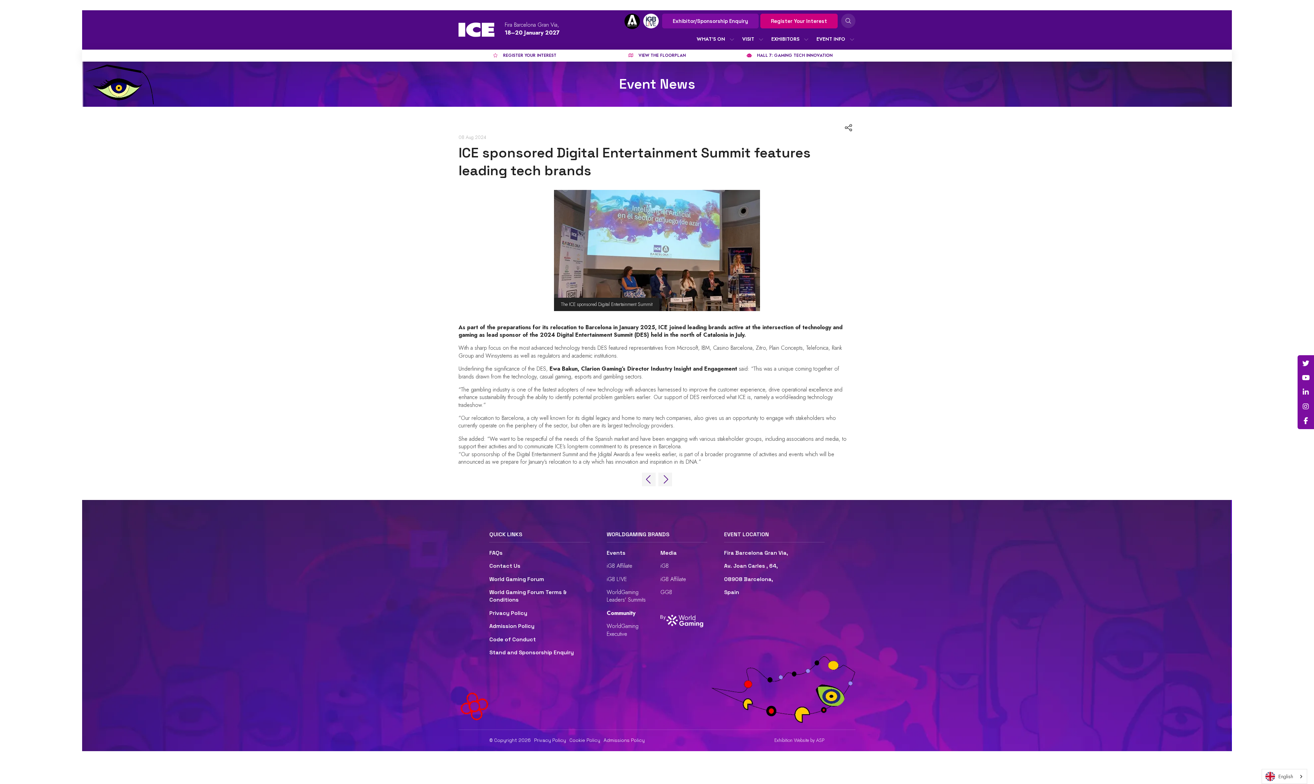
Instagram (1306, 406)
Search (848, 21)
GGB (666, 592)
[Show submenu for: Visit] (761, 39)
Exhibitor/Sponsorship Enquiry (710, 21)
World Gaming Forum (516, 579)
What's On (711, 39)
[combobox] (1284, 776)
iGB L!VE (617, 579)
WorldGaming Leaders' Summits (626, 596)
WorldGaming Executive (623, 630)
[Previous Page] (649, 479)
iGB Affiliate (619, 566)
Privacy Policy (508, 613)
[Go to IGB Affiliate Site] (632, 21)
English (1285, 776)
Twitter (1306, 363)
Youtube (1306, 378)
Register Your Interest (799, 21)
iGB (664, 566)
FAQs (496, 552)
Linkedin (1306, 392)
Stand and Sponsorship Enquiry (531, 652)
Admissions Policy (624, 740)
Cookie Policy (584, 740)
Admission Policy (511, 626)
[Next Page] (665, 479)
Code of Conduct (512, 639)
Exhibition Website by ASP (799, 740)
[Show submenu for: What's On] (732, 39)
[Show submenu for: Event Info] (852, 39)
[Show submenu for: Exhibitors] (806, 39)
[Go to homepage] (476, 29)
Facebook (1306, 421)
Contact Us (504, 565)
